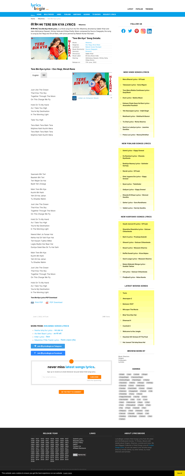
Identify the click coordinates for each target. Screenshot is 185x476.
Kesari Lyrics (135, 248)
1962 (32, 446)
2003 (37, 456)
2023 (57, 459)
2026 (32, 461)
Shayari (140, 413)
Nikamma (89, 42)
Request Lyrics (109, 14)
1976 (62, 448)
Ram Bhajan (137, 380)
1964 (42, 446)
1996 (42, 454)
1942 (52, 441)
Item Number (124, 399)
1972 (42, 448)
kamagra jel (38, 427)
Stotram (142, 416)
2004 (42, 456)
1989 (47, 452)
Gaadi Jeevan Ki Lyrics (135, 224)
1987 (37, 452)
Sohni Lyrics (133, 151)
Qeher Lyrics (134, 202)
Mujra (140, 402)
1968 (62, 446)
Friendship (123, 394)
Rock (131, 410)
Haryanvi (77, 14)
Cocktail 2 (127, 326)
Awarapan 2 (127, 299)
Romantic (89, 51)
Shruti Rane (96, 45)
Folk (151, 391)
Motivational (131, 402)
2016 (62, 457)
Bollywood (49, 14)
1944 (62, 441)
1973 (47, 448)
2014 (52, 457)
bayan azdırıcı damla (20, 427)
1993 (67, 452)
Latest (130, 9)
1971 (37, 448)
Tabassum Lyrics (135, 85)
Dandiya (122, 388)
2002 (32, 456)
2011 (37, 457)
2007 (57, 456)
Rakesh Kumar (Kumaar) (93, 47)
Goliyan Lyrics (134, 189)
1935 (57, 439)
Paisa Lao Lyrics (136, 135)
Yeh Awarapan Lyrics (136, 111)
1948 (42, 442)
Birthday (150, 383)
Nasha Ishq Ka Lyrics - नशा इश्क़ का (48, 330)
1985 (67, 450)
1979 (37, 450)
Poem (148, 405)
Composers (122, 360)
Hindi (59, 14)
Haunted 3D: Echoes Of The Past (135, 337)
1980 (42, 450)
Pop (121, 408)
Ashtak (137, 374)
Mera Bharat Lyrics (134, 79)
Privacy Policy (78, 442)
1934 (52, 439)
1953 (67, 442)
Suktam (122, 419)
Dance (131, 385)
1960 (62, 444)
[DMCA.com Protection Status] (79, 455)
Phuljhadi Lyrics (134, 277)
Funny (132, 394)
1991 (57, 452)
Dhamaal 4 (127, 320)
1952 (62, 442)
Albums (87, 14)
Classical (123, 385)
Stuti (150, 416)
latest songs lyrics (80, 367)
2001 (66, 454)
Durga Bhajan (124, 377)
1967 (57, 446)
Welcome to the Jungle (132, 331)
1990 (52, 452)
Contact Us (77, 446)
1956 (42, 444)
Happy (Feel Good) (125, 396)
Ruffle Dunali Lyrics (135, 253)
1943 (57, 441)
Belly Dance (140, 385)
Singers (121, 358)
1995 (37, 454)
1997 (47, 454)
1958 (52, 444)
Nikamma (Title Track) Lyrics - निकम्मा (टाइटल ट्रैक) (55, 340)
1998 (52, 454)
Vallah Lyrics (134, 208)
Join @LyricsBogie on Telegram (49, 346)
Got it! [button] (179, 473)
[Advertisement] (51, 156)
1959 (57, 444)
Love (145, 399)
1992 (62, 452)
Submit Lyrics (77, 439)
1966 (52, 446)
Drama (142, 388)
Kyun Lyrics (132, 184)
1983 (57, 450)
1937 (66, 439)
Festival (143, 391)
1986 (32, 452)
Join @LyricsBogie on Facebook (49, 353)
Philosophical (131, 405)
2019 (37, 459)
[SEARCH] (153, 14)
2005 (47, 456)
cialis (10, 427)
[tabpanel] (51, 187)
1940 (42, 441)
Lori (139, 399)
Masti (122, 402)
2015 (57, 457)
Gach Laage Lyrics (137, 259)
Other (147, 402)
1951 (57, 442)
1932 (42, 439)
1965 (47, 446)
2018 (32, 459)
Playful (141, 405)
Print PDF (38, 302)
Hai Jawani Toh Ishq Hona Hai (134, 342)
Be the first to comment (71, 392)
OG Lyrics (135, 272)
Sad (147, 410)
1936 (62, 439)
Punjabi (67, 14)
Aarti (129, 374)
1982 (52, 450)
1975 (57, 448)
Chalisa (147, 380)
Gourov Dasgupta (91, 49)
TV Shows (96, 14)
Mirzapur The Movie (130, 309)
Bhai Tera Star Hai (130, 315)
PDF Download (55, 302)
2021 (47, 459)
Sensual (122, 413)
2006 (52, 456)
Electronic (123, 391)
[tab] (35, 75)
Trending (149, 9)
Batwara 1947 (128, 304)
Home (39, 14)
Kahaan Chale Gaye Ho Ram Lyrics (136, 104)
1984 (62, 450)
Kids (133, 399)
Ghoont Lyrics (136, 242)
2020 (42, 459)
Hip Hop (137, 396)
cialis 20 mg (4, 427)
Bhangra (141, 383)
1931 (37, 439)
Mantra (133, 383)
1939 (37, 441)
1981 (47, 450)
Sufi (147, 413)
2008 (62, 456)
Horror (145, 396)
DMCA (75, 444)
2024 (62, 459)
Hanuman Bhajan (137, 377)
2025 (67, 459)
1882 (32, 439)
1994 (32, 454)
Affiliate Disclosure (79, 448)
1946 (32, 442)
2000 (62, 454)
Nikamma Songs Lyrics (56, 326)
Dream (150, 388)
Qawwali (136, 408)
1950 (52, 442)
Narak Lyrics (131, 171)
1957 (47, 444)
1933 (47, 439)
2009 (67, 456)
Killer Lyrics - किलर (42, 337)
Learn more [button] (67, 473)
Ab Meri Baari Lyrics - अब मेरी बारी (47, 334)
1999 (57, 454)
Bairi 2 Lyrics (135, 237)
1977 (66, 448)
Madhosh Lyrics (136, 116)
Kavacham (123, 383)
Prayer (128, 408)
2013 (47, 457)
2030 (52, 461)
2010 (32, 457)
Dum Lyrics (133, 98)
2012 (42, 457)
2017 (66, 457)
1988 (42, 452)
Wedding (122, 416)
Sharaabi (131, 413)
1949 (47, 442)
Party (121, 405)
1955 (37, 444)
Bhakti (122, 374)
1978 (32, 450)
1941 (47, 441)
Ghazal (140, 394)
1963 (37, 446)
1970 (32, 448)
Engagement (133, 391)
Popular (139, 9)
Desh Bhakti (132, 388)
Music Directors (123, 356)
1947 (37, 442)
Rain (144, 408)
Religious (123, 410)
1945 (67, 441)
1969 (67, 446)
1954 (32, 444)
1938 (32, 441)
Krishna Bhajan (124, 380)
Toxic (125, 293)
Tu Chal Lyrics (134, 122)
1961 (66, 444)
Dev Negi (89, 45)
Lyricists (121, 362)
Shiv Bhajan (132, 416)
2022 (52, 459)
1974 (52, 448)
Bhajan (145, 374)
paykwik (31, 427)
